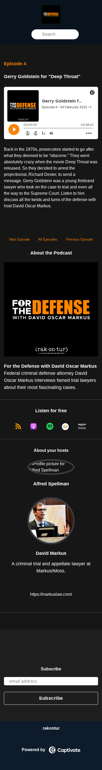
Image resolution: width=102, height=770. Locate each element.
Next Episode (19, 239)
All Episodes (47, 239)
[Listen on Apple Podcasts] (33, 426)
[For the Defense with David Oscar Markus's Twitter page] (28, 34)
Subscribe (51, 669)
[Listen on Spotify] (49, 426)
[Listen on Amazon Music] (82, 426)
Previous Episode (79, 239)
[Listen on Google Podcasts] (66, 426)
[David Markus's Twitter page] (51, 583)
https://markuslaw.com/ (50, 594)
